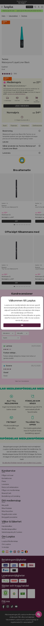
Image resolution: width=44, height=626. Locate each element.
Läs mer (26, 320)
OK (22, 325)
